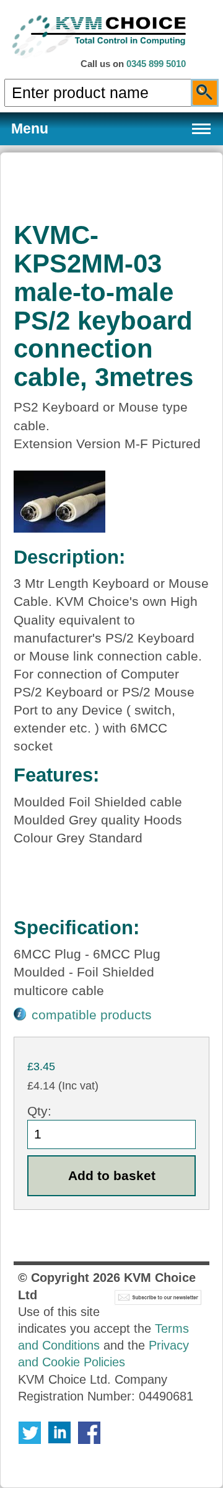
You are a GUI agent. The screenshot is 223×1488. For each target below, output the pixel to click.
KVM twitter (30, 1433)
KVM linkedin (59, 1433)
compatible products (92, 1015)
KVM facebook (89, 1433)
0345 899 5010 (156, 64)
